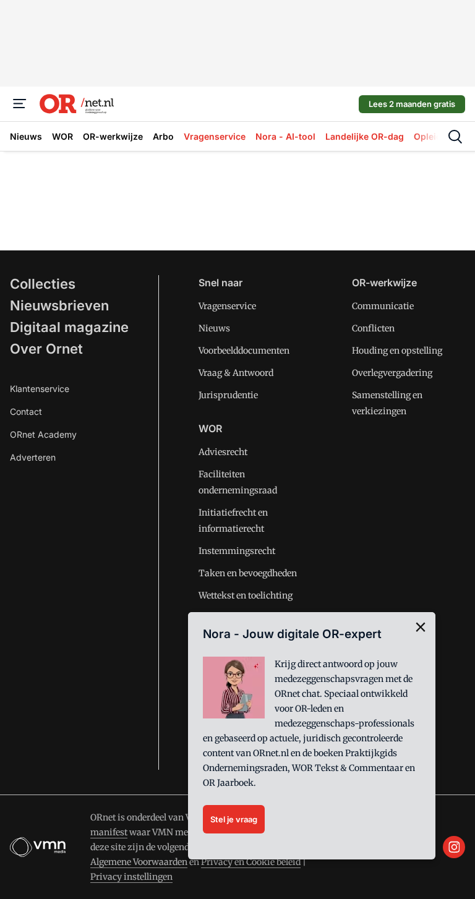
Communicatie (383, 306)
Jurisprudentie (228, 395)
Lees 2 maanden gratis (412, 104)
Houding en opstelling (397, 350)
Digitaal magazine (69, 327)
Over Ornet (46, 349)
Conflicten (373, 328)
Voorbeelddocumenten (244, 350)
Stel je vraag (233, 819)
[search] (455, 136)
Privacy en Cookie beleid (251, 861)
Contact (26, 411)
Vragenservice (227, 306)
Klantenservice (39, 388)
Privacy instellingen (131, 876)
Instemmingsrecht (237, 550)
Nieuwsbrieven (59, 305)
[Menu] (20, 104)
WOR (210, 428)
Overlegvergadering (392, 372)
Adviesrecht (223, 452)
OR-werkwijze (384, 282)
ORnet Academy (43, 434)
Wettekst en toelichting (246, 595)
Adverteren (33, 457)
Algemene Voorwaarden (138, 861)
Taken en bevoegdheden (248, 573)
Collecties (42, 284)
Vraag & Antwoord (236, 372)
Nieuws (214, 328)
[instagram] (454, 847)
